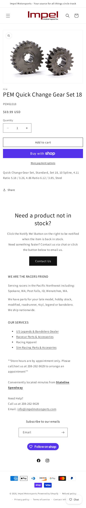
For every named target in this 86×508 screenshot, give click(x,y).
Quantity (8, 120)
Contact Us (43, 261)
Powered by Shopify (48, 493)
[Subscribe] (63, 432)
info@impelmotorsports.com (36, 409)
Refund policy (69, 493)
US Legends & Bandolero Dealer (37, 331)
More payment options (43, 162)
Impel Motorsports (27, 493)
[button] (8, 15)
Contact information (64, 499)
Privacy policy (21, 499)
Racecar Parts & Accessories (34, 337)
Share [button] (11, 190)
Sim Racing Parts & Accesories (36, 347)
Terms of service (41, 499)
